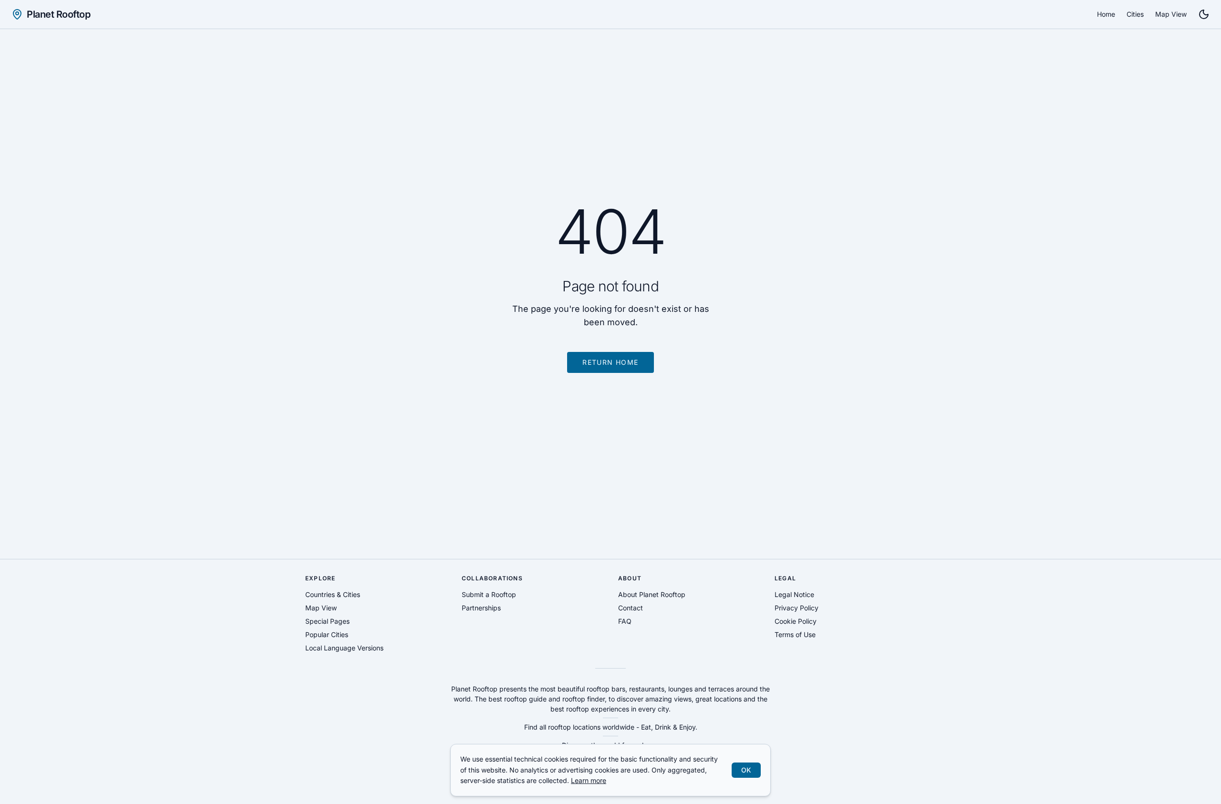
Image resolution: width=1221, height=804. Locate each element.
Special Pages (327, 621)
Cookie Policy (796, 621)
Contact (630, 608)
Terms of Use (795, 634)
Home (1106, 14)
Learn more (588, 780)
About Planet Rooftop (651, 594)
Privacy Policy (796, 608)
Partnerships (481, 608)
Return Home (610, 362)
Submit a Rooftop (489, 594)
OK (746, 770)
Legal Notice (794, 594)
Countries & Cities (332, 594)
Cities (1135, 14)
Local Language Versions (344, 648)
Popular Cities (326, 634)
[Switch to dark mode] (1203, 14)
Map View (1171, 14)
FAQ (624, 621)
